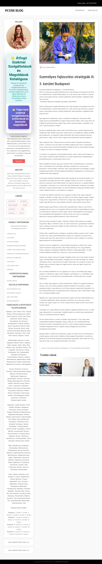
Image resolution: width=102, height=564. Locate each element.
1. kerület (18, 512)
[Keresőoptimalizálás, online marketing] (14, 13)
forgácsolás (11, 233)
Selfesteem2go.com (14, 289)
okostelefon (12, 201)
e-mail (22, 209)
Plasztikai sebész (13, 241)
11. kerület (23, 520)
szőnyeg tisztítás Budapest (18, 226)
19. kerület (17, 531)
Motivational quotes (14, 293)
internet (21, 213)
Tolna (29, 185)
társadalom (23, 201)
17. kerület (23, 527)
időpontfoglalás (13, 205)
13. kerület (17, 524)
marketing (11, 213)
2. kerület (24, 512)
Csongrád (27, 176)
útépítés (25, 205)
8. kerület (24, 517)
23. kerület (25, 534)
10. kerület (16, 520)
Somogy (9, 185)
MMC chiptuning (12, 297)
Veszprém (18, 188)
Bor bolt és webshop (14, 257)
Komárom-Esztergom (15, 183)
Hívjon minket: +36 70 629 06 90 (86, 3)
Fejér (8, 178)
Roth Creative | (56, 562)
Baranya (18, 173)
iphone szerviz (12, 281)
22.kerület (17, 534)
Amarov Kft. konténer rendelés (18, 253)
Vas (14, 188)
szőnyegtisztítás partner (18, 228)
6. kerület (28, 515)
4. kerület (15, 515)
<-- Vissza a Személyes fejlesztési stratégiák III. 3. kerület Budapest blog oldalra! (64, 348)
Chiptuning (11, 261)
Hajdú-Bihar (27, 178)
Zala (23, 188)
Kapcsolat (93, 10)
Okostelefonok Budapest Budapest (50, 375)
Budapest (21, 176)
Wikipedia (10, 269)
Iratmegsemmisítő (13, 301)
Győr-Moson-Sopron (17, 178)
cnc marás (10, 237)
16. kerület (16, 527)
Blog (8, 151)
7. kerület (18, 517)
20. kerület (24, 531)
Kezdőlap (80, 10)
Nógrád (24, 183)
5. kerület (21, 515)
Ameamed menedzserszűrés (16, 245)
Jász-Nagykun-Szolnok (21, 181)
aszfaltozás (11, 209)
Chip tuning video (13, 265)
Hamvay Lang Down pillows (16, 249)
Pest (28, 183)
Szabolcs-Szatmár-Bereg (20, 185)
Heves (11, 181)
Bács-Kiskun (11, 173)
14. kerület (24, 524)
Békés (23, 173)
